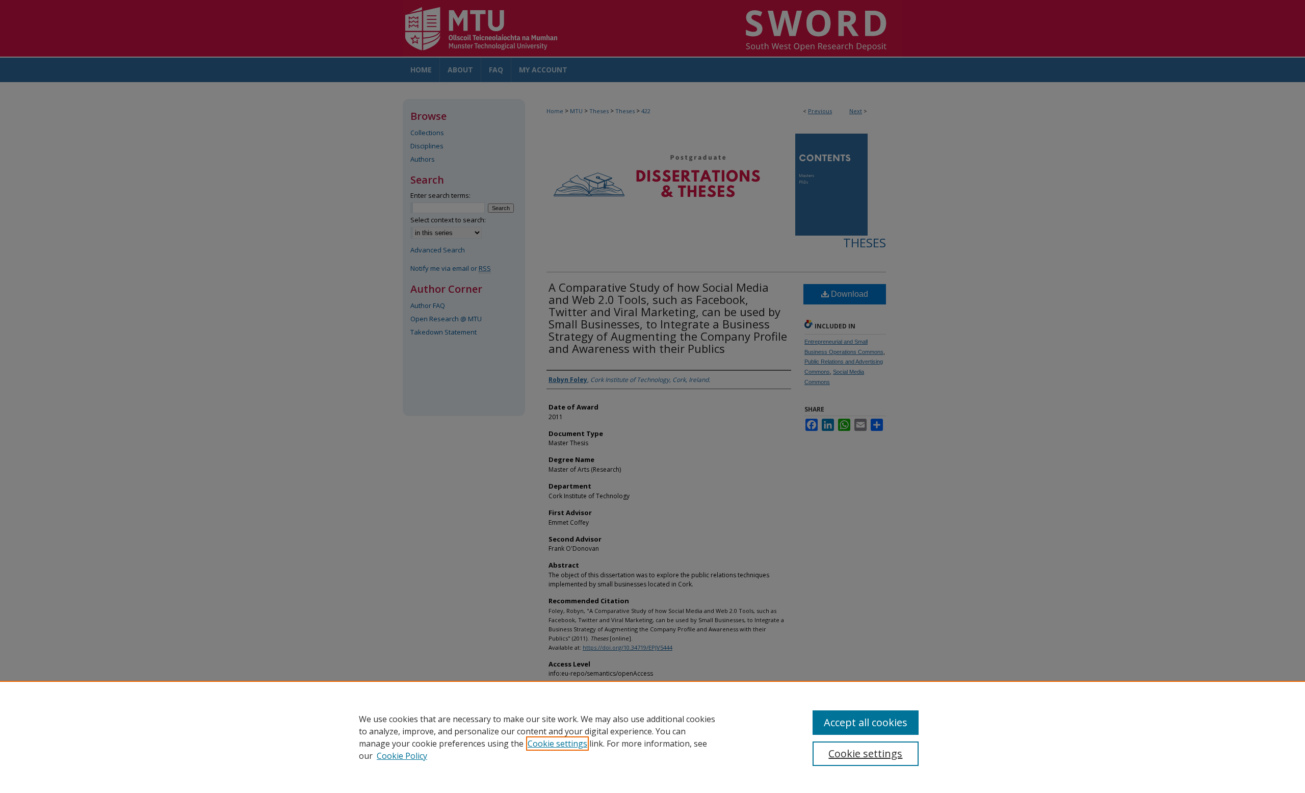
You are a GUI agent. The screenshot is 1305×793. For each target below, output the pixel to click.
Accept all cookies (865, 722)
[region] (652, 737)
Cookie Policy (402, 755)
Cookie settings (557, 743)
